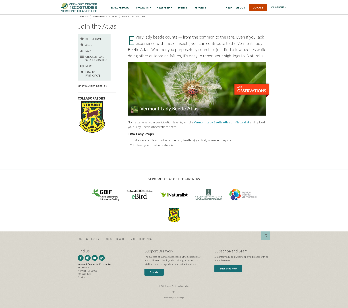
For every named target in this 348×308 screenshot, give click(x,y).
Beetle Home (93, 39)
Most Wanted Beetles (92, 86)
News (88, 66)
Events (133, 239)
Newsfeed (121, 239)
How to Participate (92, 73)
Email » (81, 277)
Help (141, 239)
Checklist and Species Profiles (96, 58)
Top (265, 236)
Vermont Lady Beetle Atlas (105, 17)
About (89, 45)
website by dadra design (174, 297)
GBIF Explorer (93, 239)
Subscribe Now (228, 268)
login (174, 291)
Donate (154, 272)
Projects (84, 17)
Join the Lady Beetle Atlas (133, 17)
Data (88, 50)
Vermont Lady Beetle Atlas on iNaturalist (221, 122)
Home (81, 239)
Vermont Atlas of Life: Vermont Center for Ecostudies (79, 7)
